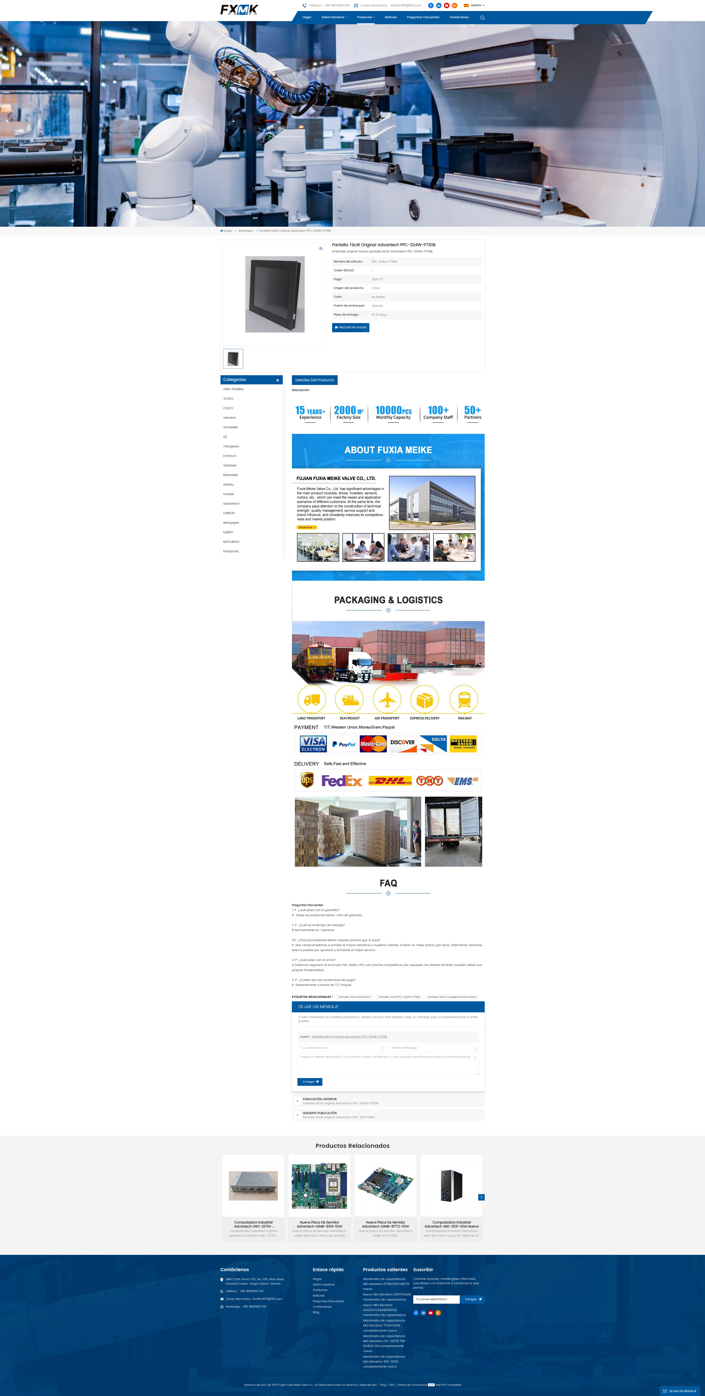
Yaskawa (229, 465)
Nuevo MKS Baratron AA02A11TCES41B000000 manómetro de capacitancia (384, 1310)
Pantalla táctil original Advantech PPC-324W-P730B (349, 1037)
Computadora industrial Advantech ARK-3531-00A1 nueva (452, 1225)
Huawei (228, 494)
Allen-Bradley (233, 389)
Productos (364, 17)
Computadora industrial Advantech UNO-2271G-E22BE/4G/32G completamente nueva (253, 1225)
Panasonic (231, 551)
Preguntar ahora (353, 327)
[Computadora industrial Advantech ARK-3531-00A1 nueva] (452, 1186)
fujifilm (228, 532)
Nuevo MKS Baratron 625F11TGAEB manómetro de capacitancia (387, 1297)
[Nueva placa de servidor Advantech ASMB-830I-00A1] (319, 1186)
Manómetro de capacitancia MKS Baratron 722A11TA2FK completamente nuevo (384, 1325)
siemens (229, 417)
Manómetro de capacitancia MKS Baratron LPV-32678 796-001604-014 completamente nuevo (384, 1344)
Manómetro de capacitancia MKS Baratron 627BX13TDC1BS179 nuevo (386, 1284)
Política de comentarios (412, 1385)
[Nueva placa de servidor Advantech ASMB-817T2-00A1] (386, 1186)
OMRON (229, 513)
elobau (228, 484)
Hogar (307, 17)
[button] (481, 1197)
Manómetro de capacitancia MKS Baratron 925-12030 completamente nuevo (384, 1361)
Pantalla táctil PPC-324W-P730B (399, 997)
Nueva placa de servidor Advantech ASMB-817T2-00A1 (385, 1225)
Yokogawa (231, 446)
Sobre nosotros (333, 17)
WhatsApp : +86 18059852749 (246, 1306)
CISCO (228, 408)
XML (391, 1385)
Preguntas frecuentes (423, 17)
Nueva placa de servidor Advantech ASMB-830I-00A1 (319, 1225)
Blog (316, 1312)
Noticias (391, 17)
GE (225, 436)
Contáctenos (459, 17)
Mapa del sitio (368, 1385)
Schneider (230, 427)
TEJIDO (228, 398)
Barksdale (230, 475)
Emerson (229, 456)
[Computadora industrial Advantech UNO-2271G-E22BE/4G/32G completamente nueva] (253, 1186)
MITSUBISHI (231, 541)
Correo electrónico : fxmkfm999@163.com (391, 5)
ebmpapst (231, 522)
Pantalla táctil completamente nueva (452, 997)
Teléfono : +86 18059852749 (329, 5)
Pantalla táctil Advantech (355, 997)
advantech (245, 231)
